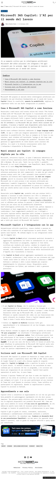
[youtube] (31, 457)
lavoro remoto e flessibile (41, 200)
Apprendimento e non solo (14, 89)
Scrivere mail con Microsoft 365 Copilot (20, 87)
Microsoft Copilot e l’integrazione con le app (23, 84)
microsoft (32, 446)
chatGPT (3, 446)
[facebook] (25, 457)
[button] (54, 2)
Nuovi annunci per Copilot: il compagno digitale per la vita (28, 81)
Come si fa (4, 11)
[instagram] (28, 457)
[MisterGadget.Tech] (28, 2)
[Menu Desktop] (2, 2)
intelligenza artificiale (21, 446)
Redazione (17, 467)
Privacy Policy (28, 467)
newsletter (39, 446)
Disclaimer (38, 467)
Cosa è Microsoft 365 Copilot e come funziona (22, 79)
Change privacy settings (49, 477)
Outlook (21, 363)
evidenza (9, 446)
